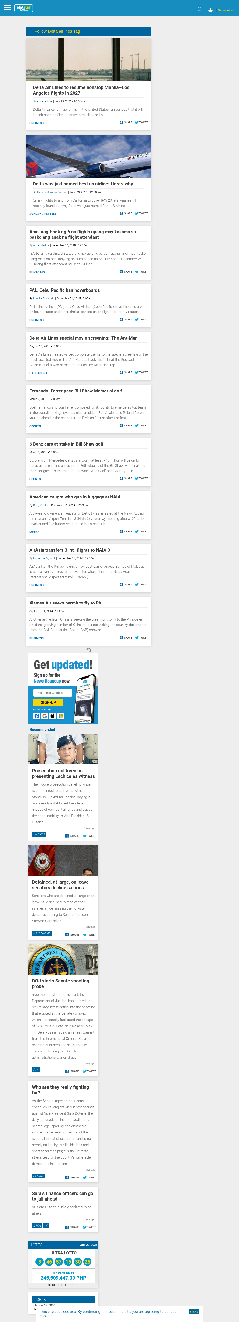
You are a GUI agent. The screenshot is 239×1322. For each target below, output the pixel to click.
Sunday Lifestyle (42, 214)
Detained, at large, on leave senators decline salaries (60, 884)
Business (36, 123)
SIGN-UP (48, 702)
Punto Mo (37, 272)
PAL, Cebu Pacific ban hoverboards (64, 290)
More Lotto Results (63, 1285)
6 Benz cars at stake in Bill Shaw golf (66, 444)
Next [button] (96, 1266)
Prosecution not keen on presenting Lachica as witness (63, 773)
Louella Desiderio (43, 298)
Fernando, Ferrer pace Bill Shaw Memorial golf (75, 391)
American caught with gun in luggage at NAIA (75, 497)
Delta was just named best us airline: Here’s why (83, 184)
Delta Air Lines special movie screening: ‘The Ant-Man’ (83, 338)
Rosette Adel (45, 101)
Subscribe (225, 10)
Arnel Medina (41, 245)
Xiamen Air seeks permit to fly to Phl (65, 603)
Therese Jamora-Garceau (52, 192)
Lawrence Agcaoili (44, 558)
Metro (34, 532)
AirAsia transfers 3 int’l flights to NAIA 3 (69, 550)
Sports (35, 426)
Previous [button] (30, 1266)
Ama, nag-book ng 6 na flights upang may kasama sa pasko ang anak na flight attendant (82, 234)
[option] (63, 1266)
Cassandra (38, 373)
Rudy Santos (41, 505)
